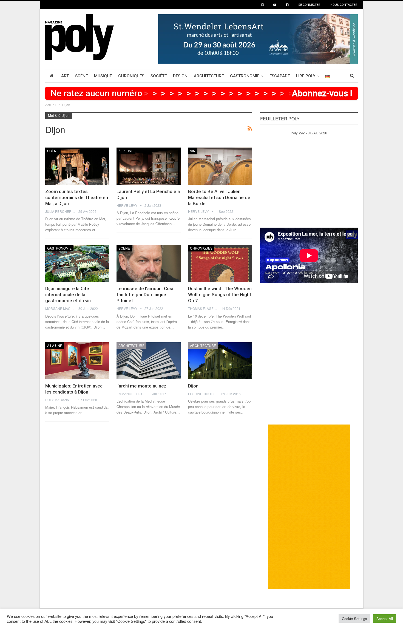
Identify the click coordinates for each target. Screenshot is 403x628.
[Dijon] (220, 360)
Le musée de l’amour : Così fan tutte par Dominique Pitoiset (145, 294)
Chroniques (131, 75)
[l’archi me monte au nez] (148, 360)
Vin (192, 150)
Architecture (209, 75)
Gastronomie (244, 75)
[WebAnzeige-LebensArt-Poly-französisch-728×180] (258, 38)
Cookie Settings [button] (354, 618)
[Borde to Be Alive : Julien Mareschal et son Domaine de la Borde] (220, 166)
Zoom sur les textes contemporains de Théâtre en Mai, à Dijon (76, 197)
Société (159, 75)
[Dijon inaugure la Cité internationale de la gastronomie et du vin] (77, 263)
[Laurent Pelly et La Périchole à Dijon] (148, 166)
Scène (81, 75)
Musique (103, 75)
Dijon (193, 386)
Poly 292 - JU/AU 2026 (309, 132)
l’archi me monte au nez (141, 386)
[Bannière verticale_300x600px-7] (309, 506)
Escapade (279, 75)
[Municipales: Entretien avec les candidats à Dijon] (77, 360)
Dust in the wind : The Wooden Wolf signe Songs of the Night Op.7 (220, 294)
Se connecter (309, 5)
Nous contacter (343, 5)
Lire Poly (305, 75)
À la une (126, 150)
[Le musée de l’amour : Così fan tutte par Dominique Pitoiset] (148, 263)
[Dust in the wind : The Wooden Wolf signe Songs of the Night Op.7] (220, 263)
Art (65, 75)
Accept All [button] (384, 618)
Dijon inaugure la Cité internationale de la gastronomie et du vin (68, 294)
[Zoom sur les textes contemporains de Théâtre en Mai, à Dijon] (77, 166)
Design (180, 75)
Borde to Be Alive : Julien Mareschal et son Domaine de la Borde (219, 197)
